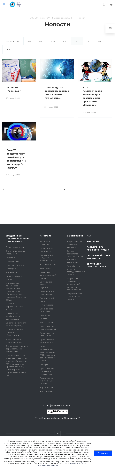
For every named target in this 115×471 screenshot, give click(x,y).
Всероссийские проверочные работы (74, 296)
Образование (12, 261)
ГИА (89, 236)
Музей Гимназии (47, 305)
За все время (12, 41)
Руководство (12, 272)
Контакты (93, 241)
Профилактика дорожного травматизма (47, 371)
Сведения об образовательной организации (17, 239)
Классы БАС (45, 268)
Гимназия (46, 236)
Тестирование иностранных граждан (46, 381)
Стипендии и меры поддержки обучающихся (14, 332)
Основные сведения (16, 247)
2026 (29, 41)
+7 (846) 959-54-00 (57, 405)
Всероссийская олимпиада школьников (74, 244)
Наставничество (48, 264)
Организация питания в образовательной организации (17, 349)
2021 (88, 41)
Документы (11, 258)
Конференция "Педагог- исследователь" (47, 258)
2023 (65, 41)
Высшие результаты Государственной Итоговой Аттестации (75, 256)
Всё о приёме (46, 391)
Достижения (75, 236)
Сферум (44, 364)
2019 (8, 49)
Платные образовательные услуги (14, 306)
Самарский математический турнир (48, 275)
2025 (41, 41)
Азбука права (46, 322)
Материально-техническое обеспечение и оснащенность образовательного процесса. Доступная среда (16, 291)
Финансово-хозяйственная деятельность (13, 316)
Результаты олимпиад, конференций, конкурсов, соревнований (74, 284)
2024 (53, 41)
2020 (100, 41)
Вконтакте (58, 434)
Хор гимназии (46, 387)
